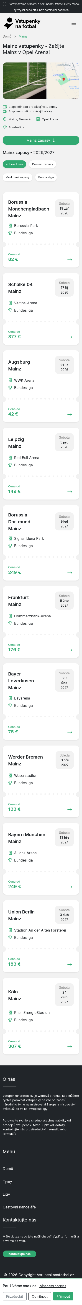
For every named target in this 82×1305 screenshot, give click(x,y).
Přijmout (63, 1296)
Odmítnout (40, 1296)
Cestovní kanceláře (19, 1207)
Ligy (6, 1194)
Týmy (7, 1181)
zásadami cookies (52, 1286)
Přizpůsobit (14, 1296)
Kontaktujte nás (19, 1254)
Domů (8, 1168)
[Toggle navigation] (73, 23)
